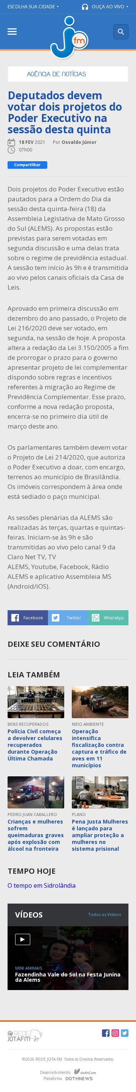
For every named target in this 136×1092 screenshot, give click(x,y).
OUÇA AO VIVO (108, 6)
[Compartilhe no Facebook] (27, 165)
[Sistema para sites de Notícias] (85, 1072)
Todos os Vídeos (104, 914)
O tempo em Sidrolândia (42, 885)
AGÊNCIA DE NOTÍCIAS (56, 74)
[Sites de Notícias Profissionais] (79, 1078)
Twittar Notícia (68, 617)
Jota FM (70, 38)
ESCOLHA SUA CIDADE (31, 6)
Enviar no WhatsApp (108, 617)
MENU (12, 31)
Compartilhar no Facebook (28, 617)
